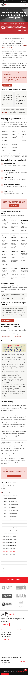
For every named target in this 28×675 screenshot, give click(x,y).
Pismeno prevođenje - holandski (10, 560)
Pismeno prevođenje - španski (9, 542)
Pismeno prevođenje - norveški (10, 530)
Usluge (6, 8)
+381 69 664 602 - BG (8, 2)
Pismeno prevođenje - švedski (9, 557)
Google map (6, 639)
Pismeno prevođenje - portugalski (11, 510)
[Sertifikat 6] (7, 596)
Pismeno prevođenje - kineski (10, 498)
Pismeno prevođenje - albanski (10, 525)
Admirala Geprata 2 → (6, 336)
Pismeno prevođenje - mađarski (11, 501)
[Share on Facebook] (2, 485)
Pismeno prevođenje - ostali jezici (10, 495)
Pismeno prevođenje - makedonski (11, 504)
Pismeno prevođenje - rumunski (11, 513)
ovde (8, 69)
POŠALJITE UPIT (22, 30)
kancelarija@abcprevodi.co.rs (11, 81)
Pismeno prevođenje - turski (9, 554)
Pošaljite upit (7, 85)
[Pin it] (10, 485)
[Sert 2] (21, 604)
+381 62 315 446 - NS (8, 0)
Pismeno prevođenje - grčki (9, 563)
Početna (2, 8)
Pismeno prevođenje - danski (9, 566)
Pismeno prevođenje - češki (9, 568)
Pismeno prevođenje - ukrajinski (11, 533)
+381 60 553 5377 (9, 79)
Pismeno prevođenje (13, 8)
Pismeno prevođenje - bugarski (10, 528)
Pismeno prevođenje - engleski (9, 536)
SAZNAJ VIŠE (5, 624)
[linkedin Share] (13, 485)
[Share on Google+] (7, 485)
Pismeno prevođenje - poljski (10, 507)
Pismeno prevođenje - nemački (9, 548)
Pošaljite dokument (7, 320)
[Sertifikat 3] (21, 596)
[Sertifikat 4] (7, 604)
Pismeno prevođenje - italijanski (10, 545)
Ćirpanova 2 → (18, 336)
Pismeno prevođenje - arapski (9, 571)
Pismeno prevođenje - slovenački (11, 519)
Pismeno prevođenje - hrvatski (10, 522)
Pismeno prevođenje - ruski (9, 551)
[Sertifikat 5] (7, 588)
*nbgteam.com (20, 671)
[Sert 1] (21, 588)
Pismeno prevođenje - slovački (10, 516)
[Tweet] (5, 485)
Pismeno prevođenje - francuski (10, 539)
